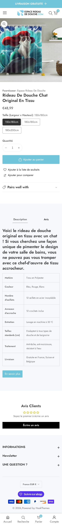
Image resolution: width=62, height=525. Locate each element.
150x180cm (13, 122)
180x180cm (32, 122)
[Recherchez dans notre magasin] (51, 13)
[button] (31, 187)
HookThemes (42, 508)
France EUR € (30, 484)
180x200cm (13, 131)
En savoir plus (12, 374)
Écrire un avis (31, 425)
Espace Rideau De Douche (31, 90)
